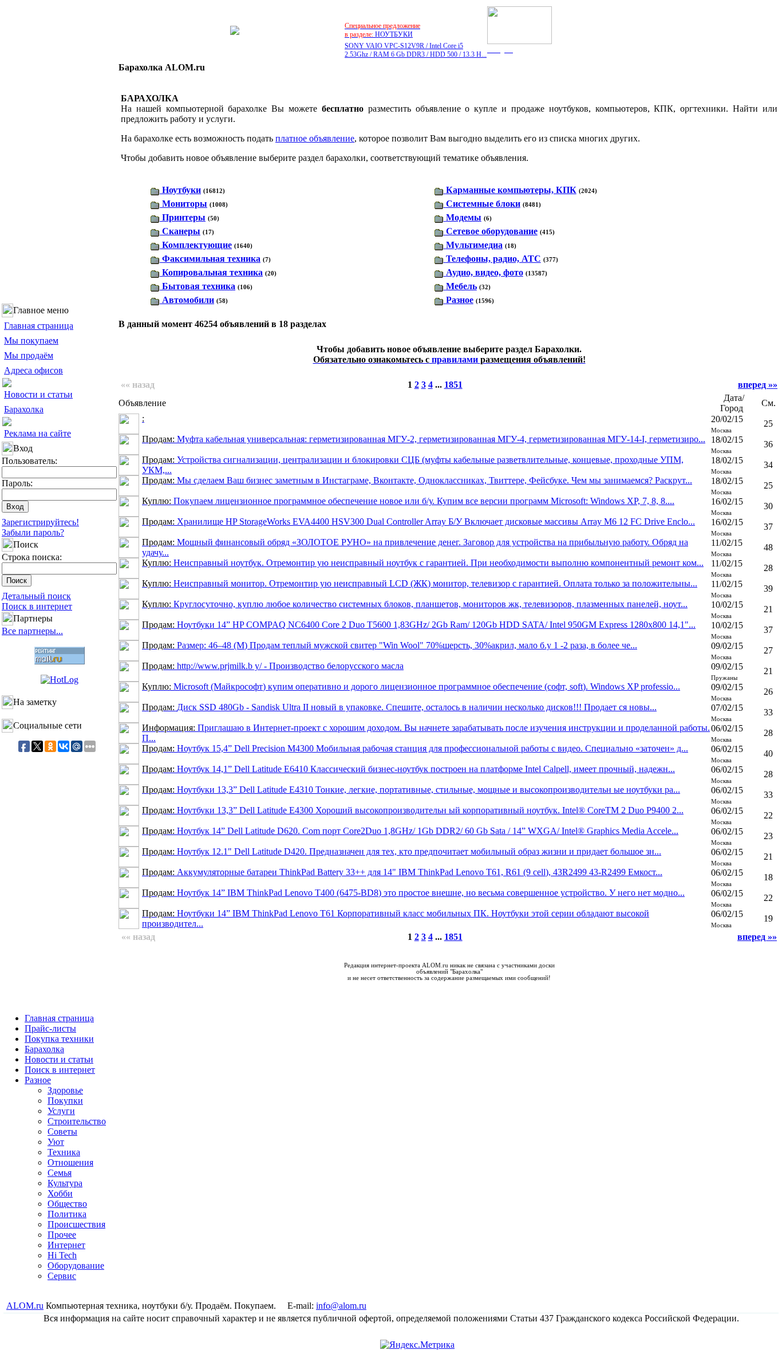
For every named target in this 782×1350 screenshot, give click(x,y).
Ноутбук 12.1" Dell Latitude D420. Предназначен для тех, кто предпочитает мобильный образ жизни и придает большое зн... (401, 851)
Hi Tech (62, 1255)
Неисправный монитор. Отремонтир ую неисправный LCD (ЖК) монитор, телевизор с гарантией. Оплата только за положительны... (419, 583)
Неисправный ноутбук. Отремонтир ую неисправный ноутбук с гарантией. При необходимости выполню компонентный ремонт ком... (423, 563)
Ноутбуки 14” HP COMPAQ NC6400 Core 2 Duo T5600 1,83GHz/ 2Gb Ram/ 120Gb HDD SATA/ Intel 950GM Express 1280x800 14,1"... (419, 624)
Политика (67, 1214)
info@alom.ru (341, 1305)
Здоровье (65, 1090)
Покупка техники (59, 1039)
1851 (453, 384)
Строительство (77, 1121)
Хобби (60, 1193)
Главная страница (38, 325)
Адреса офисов (33, 370)
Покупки (65, 1100)
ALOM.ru (25, 1305)
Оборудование (76, 1265)
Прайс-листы (50, 1028)
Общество (67, 1204)
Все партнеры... (32, 631)
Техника (64, 1152)
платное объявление (314, 138)
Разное (38, 1080)
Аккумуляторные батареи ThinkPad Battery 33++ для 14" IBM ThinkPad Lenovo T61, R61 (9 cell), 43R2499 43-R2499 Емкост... (402, 872)
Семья (60, 1173)
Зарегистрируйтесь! (40, 522)
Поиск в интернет (37, 606)
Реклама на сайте (37, 433)
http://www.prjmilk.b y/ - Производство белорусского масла (273, 666)
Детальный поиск (36, 596)
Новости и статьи (38, 394)
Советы (62, 1131)
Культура (65, 1183)
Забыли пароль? (33, 532)
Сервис (62, 1276)
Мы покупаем (31, 340)
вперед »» (757, 384)
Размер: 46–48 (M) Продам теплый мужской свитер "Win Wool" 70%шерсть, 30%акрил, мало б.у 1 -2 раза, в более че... (389, 645)
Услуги (61, 1111)
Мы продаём (28, 355)
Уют (56, 1142)
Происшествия (76, 1224)
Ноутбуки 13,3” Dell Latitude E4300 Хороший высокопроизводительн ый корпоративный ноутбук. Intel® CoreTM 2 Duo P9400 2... (413, 810)
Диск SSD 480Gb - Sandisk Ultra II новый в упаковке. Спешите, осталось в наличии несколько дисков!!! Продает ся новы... (399, 707)
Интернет (66, 1245)
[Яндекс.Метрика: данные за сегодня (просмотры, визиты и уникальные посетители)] (417, 1345)
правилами (449, 359)
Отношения (70, 1162)
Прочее (62, 1234)
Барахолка (24, 409)
